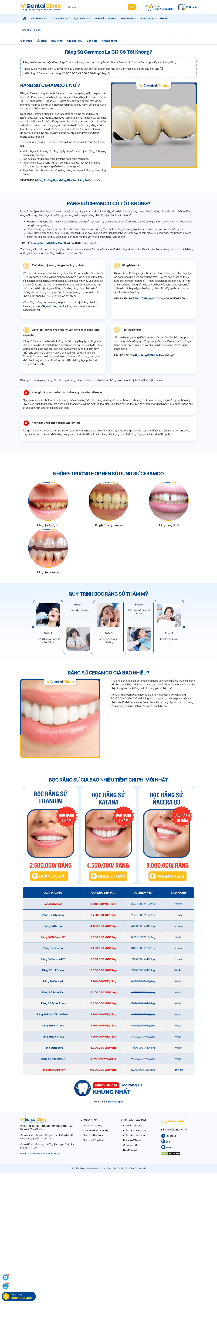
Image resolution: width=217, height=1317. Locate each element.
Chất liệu (37, 29)
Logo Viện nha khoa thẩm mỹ (40, 7)
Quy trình (57, 40)
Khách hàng (109, 40)
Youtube (169, 1147)
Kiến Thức (147, 18)
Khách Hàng (128, 18)
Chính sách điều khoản (134, 1135)
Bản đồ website (130, 1150)
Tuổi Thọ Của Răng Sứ (142, 298)
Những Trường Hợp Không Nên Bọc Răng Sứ (61, 180)
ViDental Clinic (99, 1168)
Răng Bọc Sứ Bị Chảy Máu (48, 243)
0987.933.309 (176, 1121)
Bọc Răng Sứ (82, 18)
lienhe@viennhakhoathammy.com (44, 1153)
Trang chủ (25, 29)
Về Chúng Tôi (39, 18)
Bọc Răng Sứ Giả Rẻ (147, 355)
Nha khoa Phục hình (93, 1135)
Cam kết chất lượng (132, 1125)
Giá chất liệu (74, 40)
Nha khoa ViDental (132, 1140)
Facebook (170, 1135)
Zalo (167, 1141)
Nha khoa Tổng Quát (93, 1140)
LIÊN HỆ (163, 18)
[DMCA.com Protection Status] (170, 1153)
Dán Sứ (99, 18)
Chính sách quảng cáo (134, 1130)
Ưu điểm (42, 40)
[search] (132, 7)
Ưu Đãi (112, 18)
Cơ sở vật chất (130, 1145)
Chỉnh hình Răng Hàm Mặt (95, 1130)
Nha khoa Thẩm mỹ (92, 1125)
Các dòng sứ (61, 18)
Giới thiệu (26, 40)
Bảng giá (92, 40)
